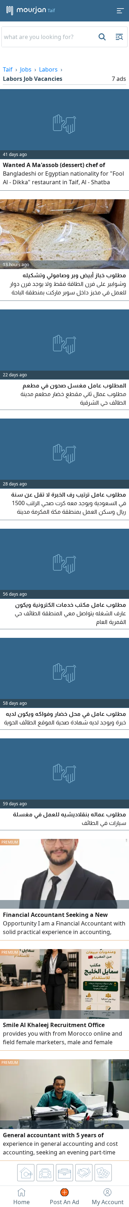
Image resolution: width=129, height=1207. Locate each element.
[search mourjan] (101, 36)
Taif (8, 69)
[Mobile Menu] (120, 10)
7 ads (119, 79)
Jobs (26, 69)
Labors (48, 69)
